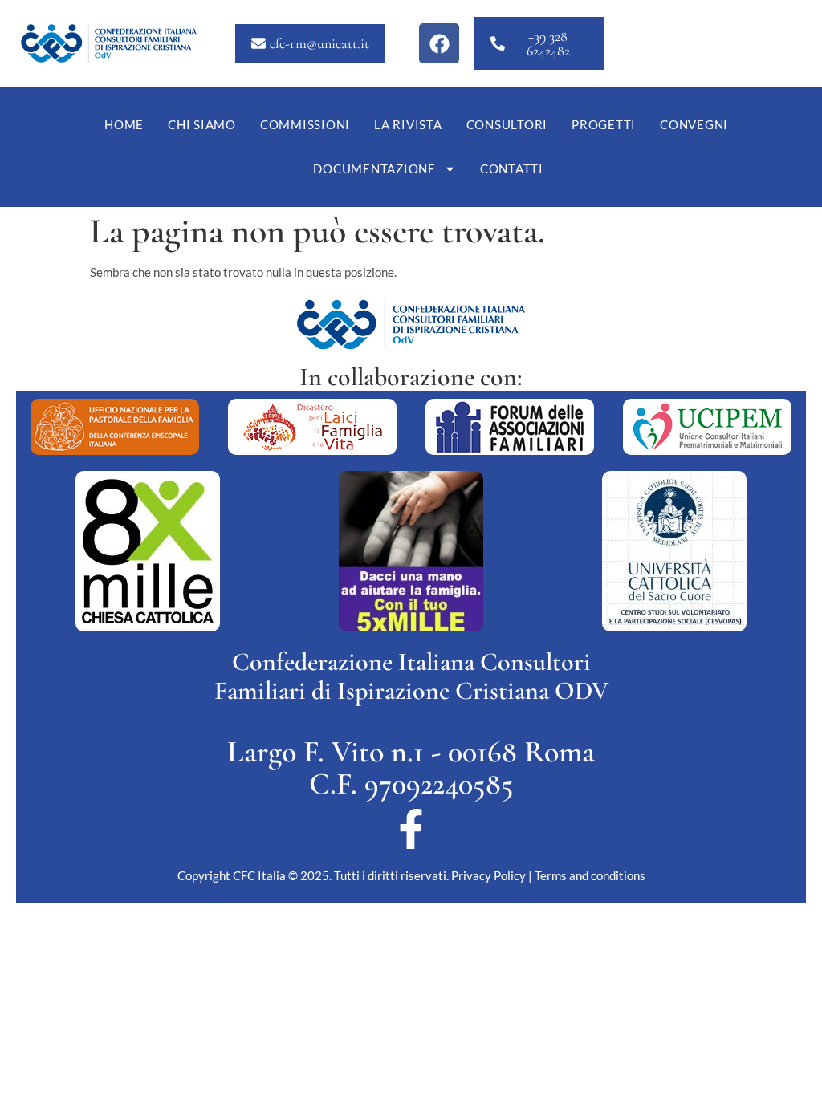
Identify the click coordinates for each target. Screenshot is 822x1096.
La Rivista (408, 124)
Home (124, 124)
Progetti (604, 124)
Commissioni (305, 124)
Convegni (694, 124)
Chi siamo (202, 124)
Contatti (511, 168)
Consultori (507, 124)
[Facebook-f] (411, 829)
